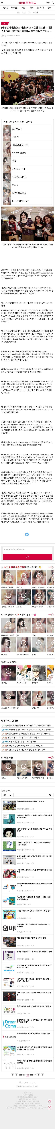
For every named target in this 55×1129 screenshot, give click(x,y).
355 (27, 1075)
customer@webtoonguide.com (30, 1106)
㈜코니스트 (27, 1093)
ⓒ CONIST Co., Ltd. (27, 1082)
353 (20, 1075)
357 (35, 1075)
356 (31, 1075)
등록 (27, 557)
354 (24, 1075)
